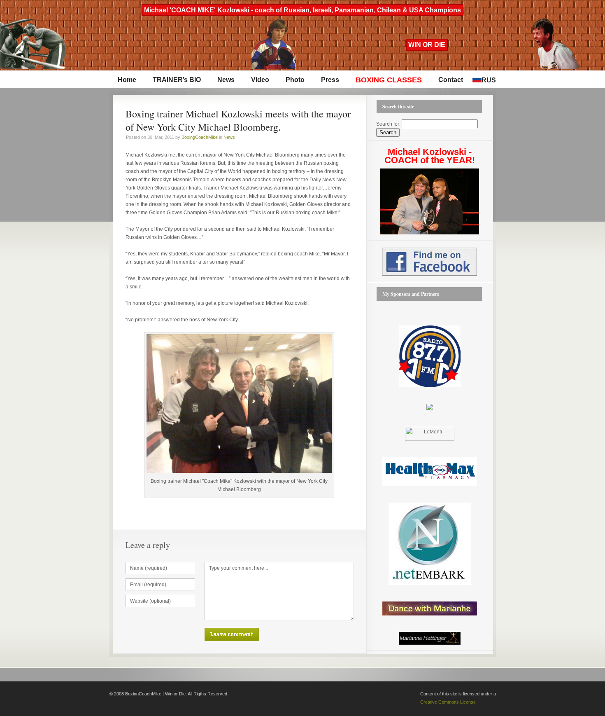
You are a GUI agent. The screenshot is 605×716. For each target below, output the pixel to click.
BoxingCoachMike (200, 137)
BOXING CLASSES (389, 80)
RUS (489, 80)
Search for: (388, 124)
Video (260, 79)
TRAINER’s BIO (177, 79)
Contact (450, 79)
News (226, 79)
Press (330, 79)
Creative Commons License (448, 702)
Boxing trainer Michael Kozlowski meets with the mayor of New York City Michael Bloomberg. (238, 120)
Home (127, 79)
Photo (295, 79)
